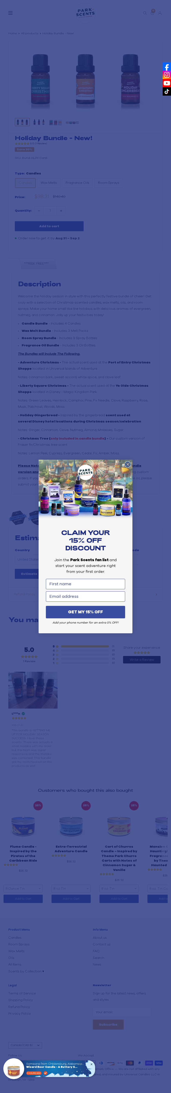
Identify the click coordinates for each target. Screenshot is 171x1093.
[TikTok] (167, 91)
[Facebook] (167, 66)
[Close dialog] (127, 464)
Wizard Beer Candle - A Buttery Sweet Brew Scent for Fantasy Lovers (52, 1067)
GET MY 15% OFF (85, 612)
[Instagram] (167, 75)
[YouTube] (167, 83)
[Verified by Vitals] (45, 1073)
